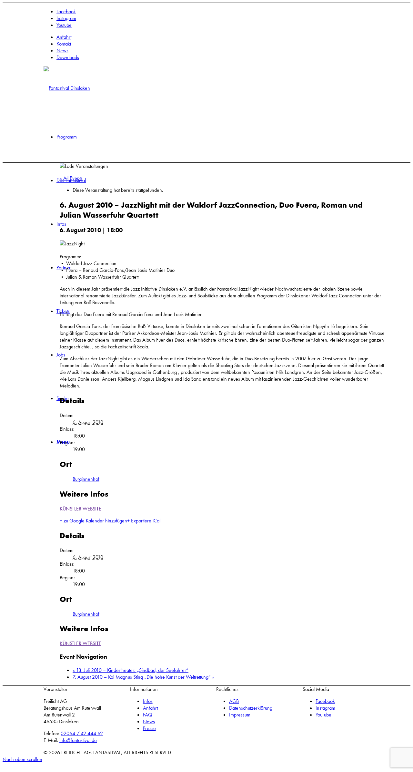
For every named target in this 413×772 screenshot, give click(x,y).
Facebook (325, 701)
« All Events (71, 178)
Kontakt (63, 43)
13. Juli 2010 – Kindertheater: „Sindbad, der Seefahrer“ (130, 670)
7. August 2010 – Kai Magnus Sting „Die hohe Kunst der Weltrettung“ (143, 677)
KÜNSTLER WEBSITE (80, 508)
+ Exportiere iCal (143, 520)
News (62, 50)
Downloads (67, 57)
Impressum (239, 714)
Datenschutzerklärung (250, 708)
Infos (148, 701)
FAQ (147, 714)
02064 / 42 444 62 (82, 733)
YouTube (323, 714)
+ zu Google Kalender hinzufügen (93, 520)
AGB (234, 701)
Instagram (325, 708)
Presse (149, 728)
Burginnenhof (86, 479)
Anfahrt (63, 37)
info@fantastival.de (78, 740)
